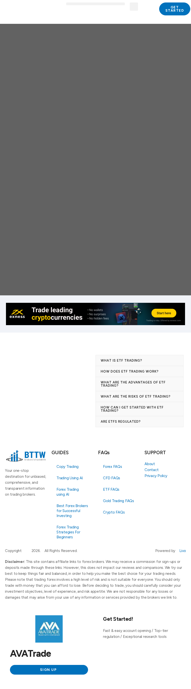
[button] (95, 3)
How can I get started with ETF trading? (132, 409)
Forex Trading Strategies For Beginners (68, 532)
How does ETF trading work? (130, 371)
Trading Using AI (69, 478)
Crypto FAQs (114, 512)
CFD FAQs (111, 478)
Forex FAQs (112, 466)
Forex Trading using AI (67, 492)
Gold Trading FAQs (118, 501)
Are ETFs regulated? (121, 421)
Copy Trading (67, 466)
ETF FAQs (111, 489)
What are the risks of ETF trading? (136, 396)
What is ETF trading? (121, 360)
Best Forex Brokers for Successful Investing (72, 511)
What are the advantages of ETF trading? (133, 383)
